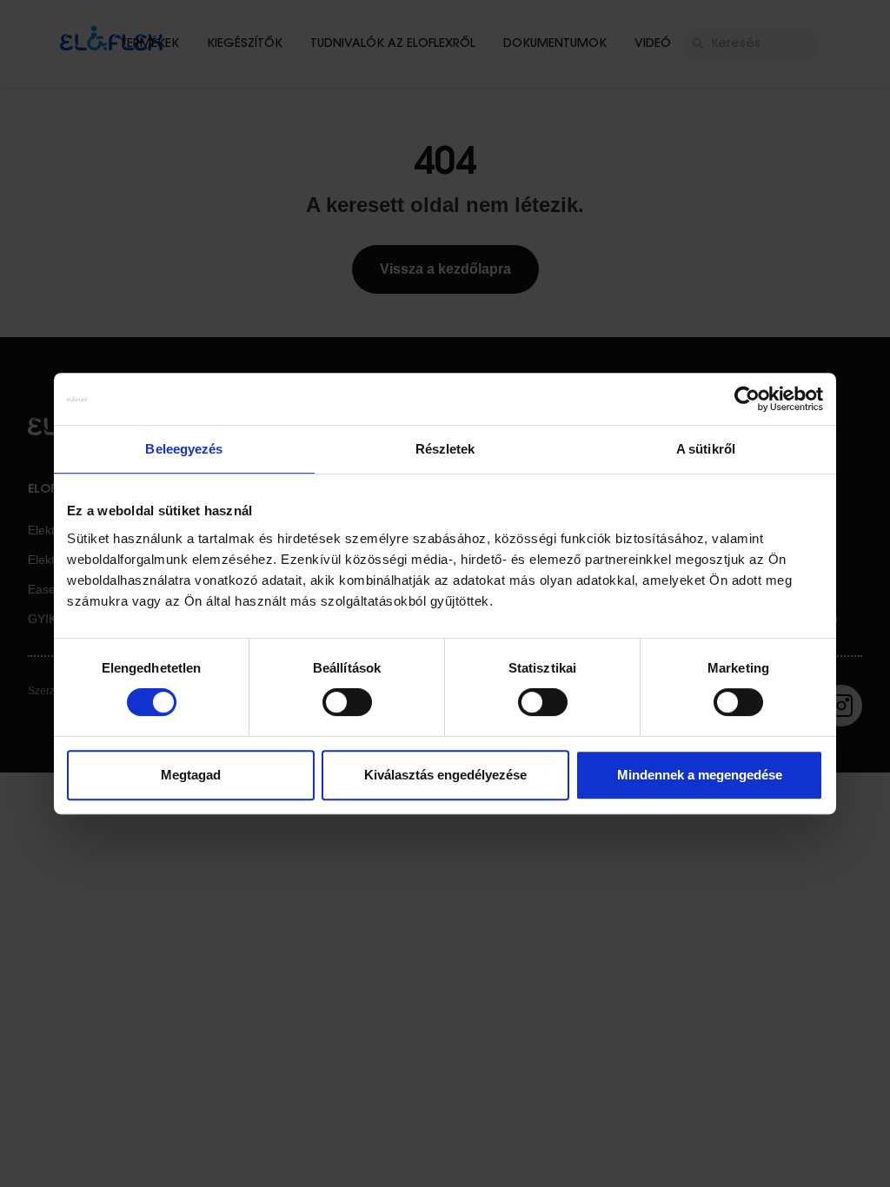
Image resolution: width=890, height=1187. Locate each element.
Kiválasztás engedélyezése (445, 774)
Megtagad (191, 774)
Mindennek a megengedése (699, 774)
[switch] (347, 702)
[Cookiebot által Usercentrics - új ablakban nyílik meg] (747, 399)
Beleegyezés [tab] (183, 448)
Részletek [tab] (445, 448)
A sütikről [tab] (705, 448)
